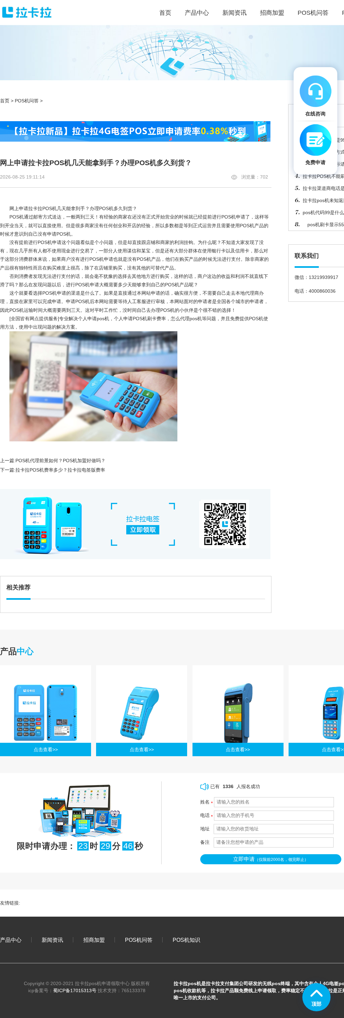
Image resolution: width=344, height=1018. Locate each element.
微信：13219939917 (316, 277)
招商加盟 (272, 12)
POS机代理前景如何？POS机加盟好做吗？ (60, 460)
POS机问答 (313, 12)
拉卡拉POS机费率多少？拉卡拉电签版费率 (60, 470)
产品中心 (197, 12)
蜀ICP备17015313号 (74, 990)
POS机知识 (186, 940)
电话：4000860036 (315, 291)
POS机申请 (49, 242)
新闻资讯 (234, 12)
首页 (4, 100)
